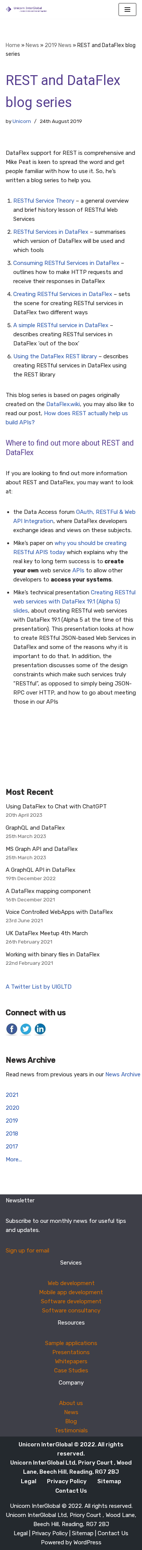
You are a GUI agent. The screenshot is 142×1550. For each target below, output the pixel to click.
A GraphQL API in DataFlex (40, 869)
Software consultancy (71, 1310)
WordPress (87, 1542)
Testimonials (71, 1430)
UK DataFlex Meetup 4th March (47, 933)
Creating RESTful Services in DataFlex (62, 294)
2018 (12, 1133)
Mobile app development (71, 1292)
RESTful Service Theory (43, 200)
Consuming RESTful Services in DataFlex (66, 263)
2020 (12, 1107)
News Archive (122, 1074)
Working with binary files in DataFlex (53, 954)
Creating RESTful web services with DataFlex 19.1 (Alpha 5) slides (74, 601)
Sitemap (109, 1481)
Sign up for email (27, 1250)
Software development (71, 1301)
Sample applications (71, 1343)
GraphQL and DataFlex (35, 827)
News (32, 45)
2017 (12, 1146)
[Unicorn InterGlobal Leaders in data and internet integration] (28, 9)
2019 (12, 1120)
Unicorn (21, 121)
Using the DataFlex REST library (55, 356)
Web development (71, 1283)
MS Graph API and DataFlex (42, 849)
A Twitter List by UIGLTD (39, 986)
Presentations (71, 1352)
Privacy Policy (67, 1481)
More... (14, 1159)
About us (71, 1403)
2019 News (58, 45)
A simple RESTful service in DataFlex (60, 325)
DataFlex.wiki (63, 404)
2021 (12, 1095)
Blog (71, 1421)
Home (13, 45)
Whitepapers (71, 1361)
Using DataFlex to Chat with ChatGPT (56, 806)
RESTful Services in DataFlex (50, 231)
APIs (78, 570)
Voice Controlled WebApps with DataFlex (59, 912)
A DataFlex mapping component (48, 891)
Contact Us (71, 1490)
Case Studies (71, 1370)
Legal (28, 1481)
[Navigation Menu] (127, 9)
